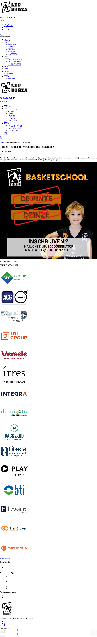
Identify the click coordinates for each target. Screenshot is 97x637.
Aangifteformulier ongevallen (12, 595)
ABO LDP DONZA (7, 17)
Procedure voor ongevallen (12, 597)
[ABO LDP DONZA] (14, 13)
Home (2, 142)
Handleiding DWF (9, 599)
